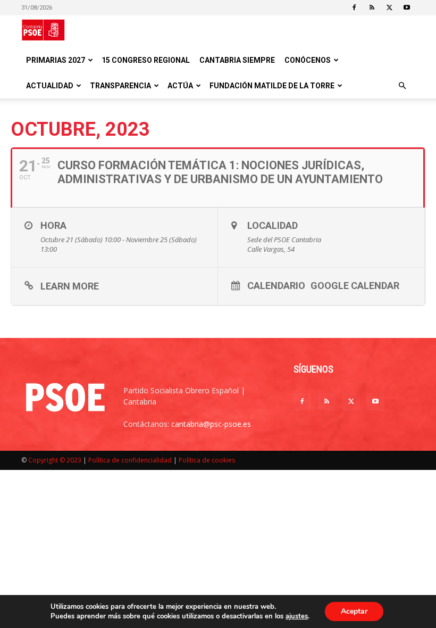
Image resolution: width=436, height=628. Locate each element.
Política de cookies (207, 460)
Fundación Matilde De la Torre (271, 85)
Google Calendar (355, 285)
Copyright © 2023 (54, 460)
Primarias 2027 (55, 60)
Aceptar (354, 611)
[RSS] (372, 7)
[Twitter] (389, 7)
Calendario (276, 285)
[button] (402, 86)
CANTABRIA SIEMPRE (237, 60)
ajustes (297, 616)
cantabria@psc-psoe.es (211, 424)
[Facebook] (354, 7)
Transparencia (120, 85)
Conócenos (307, 60)
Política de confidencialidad (130, 460)
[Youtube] (407, 7)
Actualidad (49, 85)
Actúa (180, 85)
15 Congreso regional (146, 60)
